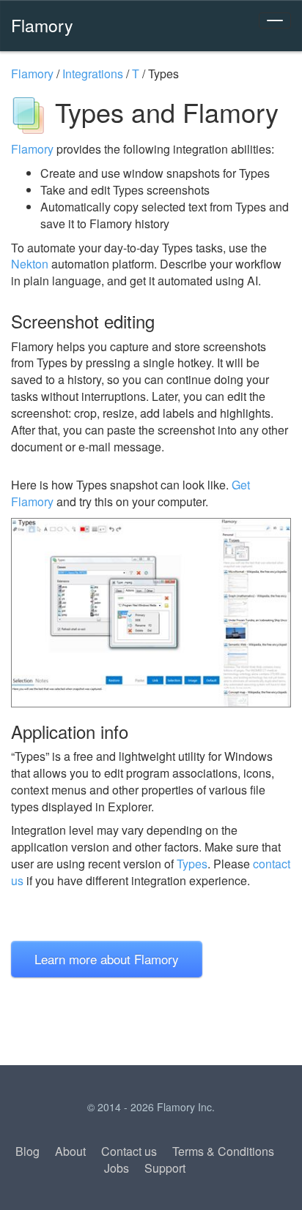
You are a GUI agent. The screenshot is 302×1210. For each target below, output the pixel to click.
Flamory (42, 25)
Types (192, 863)
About (70, 1151)
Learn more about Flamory (106, 959)
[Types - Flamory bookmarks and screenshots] (151, 612)
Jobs (116, 1168)
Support (164, 1168)
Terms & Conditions (223, 1151)
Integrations (92, 73)
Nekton (29, 263)
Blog (27, 1151)
